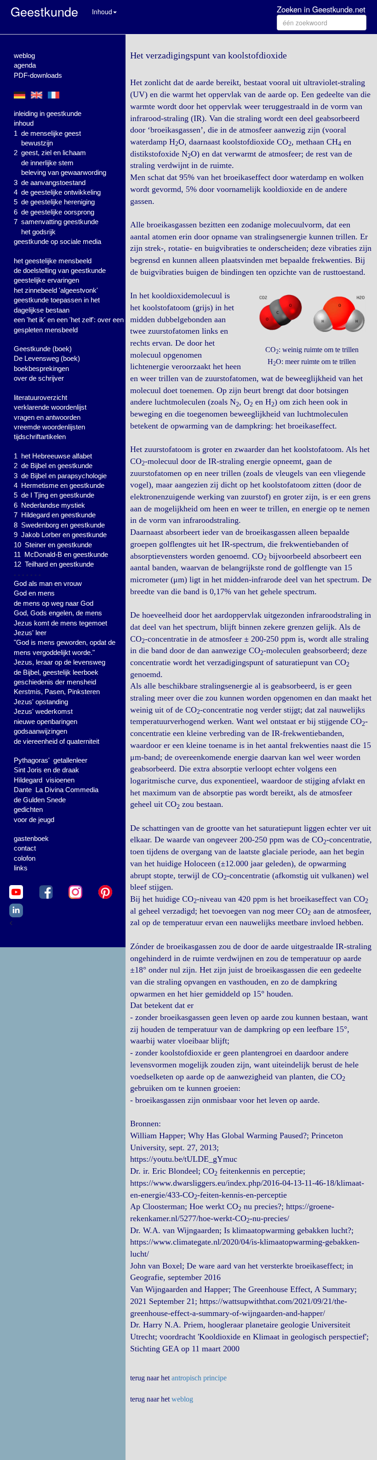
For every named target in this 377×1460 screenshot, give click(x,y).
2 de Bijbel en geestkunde (53, 465)
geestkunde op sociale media (57, 241)
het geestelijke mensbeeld (52, 261)
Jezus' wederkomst (43, 711)
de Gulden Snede (40, 800)
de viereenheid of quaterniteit (56, 741)
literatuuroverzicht (40, 397)
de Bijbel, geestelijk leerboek (56, 672)
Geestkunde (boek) (43, 349)
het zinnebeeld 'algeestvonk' (56, 290)
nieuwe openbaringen (45, 721)
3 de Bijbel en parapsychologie (60, 476)
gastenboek (31, 838)
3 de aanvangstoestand (50, 182)
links (21, 868)
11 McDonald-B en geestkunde (61, 554)
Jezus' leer (30, 633)
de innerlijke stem (47, 163)
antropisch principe (199, 1378)
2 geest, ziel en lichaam (50, 152)
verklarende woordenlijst (50, 407)
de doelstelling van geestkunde (60, 270)
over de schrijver (39, 378)
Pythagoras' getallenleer (50, 760)
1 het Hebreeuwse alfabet (53, 456)
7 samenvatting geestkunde (56, 222)
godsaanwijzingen (40, 731)
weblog (24, 55)
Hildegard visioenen (44, 780)
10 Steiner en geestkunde (53, 545)
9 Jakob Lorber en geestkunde (60, 535)
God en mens (34, 593)
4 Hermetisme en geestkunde (59, 485)
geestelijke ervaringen (46, 280)
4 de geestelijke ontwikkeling (57, 192)
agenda (25, 65)
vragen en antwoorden (47, 417)
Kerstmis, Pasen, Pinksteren (57, 691)
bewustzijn (37, 143)
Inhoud (102, 11)
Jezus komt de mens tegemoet (60, 623)
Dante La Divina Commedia (56, 790)
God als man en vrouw (48, 583)
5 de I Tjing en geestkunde (54, 495)
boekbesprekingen (41, 368)
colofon (24, 858)
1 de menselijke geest (47, 133)
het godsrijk (38, 232)
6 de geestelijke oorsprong (54, 212)
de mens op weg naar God (53, 603)
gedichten (28, 809)
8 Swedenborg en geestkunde (59, 525)
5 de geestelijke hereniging (54, 202)
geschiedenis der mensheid (55, 682)
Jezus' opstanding (41, 702)
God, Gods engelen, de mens (58, 613)
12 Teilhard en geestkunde (54, 564)
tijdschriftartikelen (40, 436)
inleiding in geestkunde (47, 113)
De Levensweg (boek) (47, 358)
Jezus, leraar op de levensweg (59, 662)
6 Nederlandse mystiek (49, 505)
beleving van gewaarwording (63, 172)
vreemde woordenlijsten (49, 427)
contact (25, 848)
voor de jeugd (34, 819)
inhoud (24, 123)
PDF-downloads (38, 75)
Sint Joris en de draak (46, 770)
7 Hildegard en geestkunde (55, 515)
